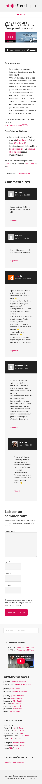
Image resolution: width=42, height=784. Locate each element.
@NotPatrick (19, 143)
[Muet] (28, 50)
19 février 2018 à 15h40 (23, 279)
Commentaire (10, 531)
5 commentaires (24, 174)
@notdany (21, 140)
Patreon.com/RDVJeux (25, 650)
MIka (17, 276)
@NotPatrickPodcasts (20, 691)
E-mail (8, 574)
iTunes (21, 728)
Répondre (14, 220)
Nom (7, 562)
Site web (8, 585)
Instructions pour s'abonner (14, 762)
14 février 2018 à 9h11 (22, 238)
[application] (21, 50)
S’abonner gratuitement (22, 684)
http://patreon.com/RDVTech (17, 125)
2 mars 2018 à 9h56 (25, 445)
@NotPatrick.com (17, 696)
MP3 (7, 163)
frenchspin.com (19, 743)
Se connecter (30, 778)
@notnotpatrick (16, 698)
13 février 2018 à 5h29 (22, 195)
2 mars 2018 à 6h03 (21, 368)
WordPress (20, 778)
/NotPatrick (16, 706)
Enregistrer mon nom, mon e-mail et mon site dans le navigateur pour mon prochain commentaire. (19, 602)
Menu (22, 14)
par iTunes (29, 163)
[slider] (33, 50)
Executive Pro (24, 776)
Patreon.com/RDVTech (25, 647)
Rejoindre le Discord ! (19, 682)
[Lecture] (8, 50)
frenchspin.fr (21, 6)
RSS (9, 166)
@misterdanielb (17, 149)
